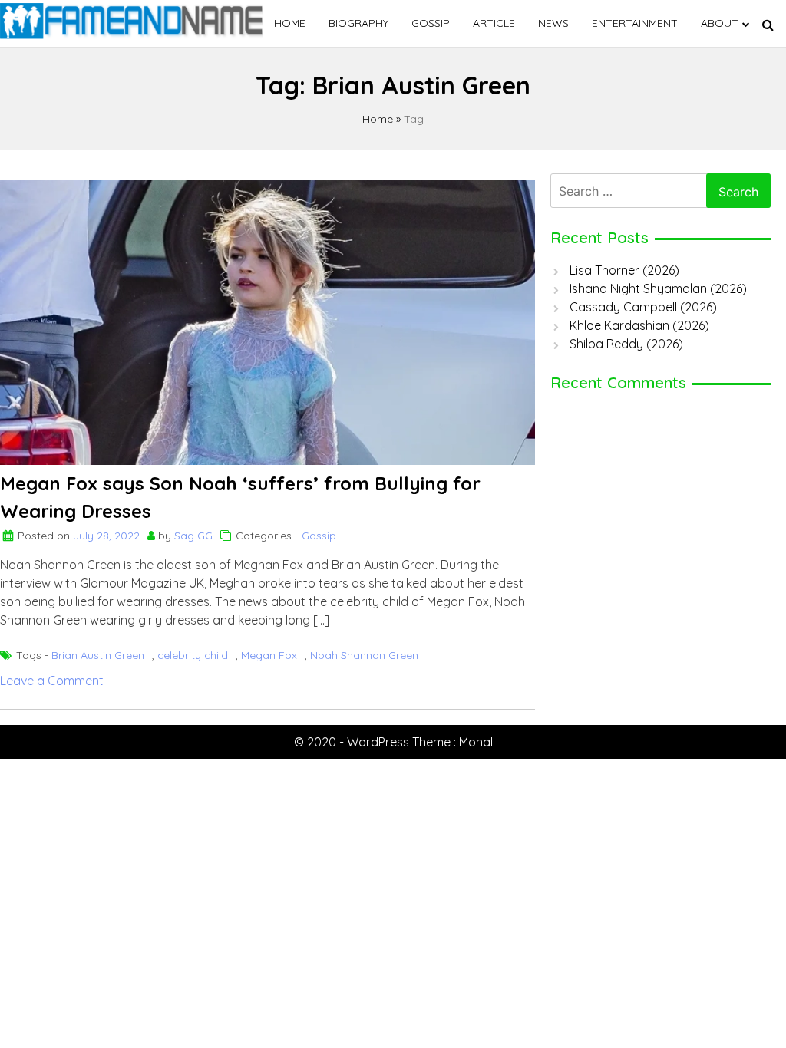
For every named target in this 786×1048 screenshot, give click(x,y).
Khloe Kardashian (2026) (639, 325)
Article (494, 23)
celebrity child (192, 655)
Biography (358, 23)
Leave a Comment (52, 680)
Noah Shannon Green (364, 655)
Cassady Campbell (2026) (643, 307)
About (719, 23)
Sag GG (193, 535)
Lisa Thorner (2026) (624, 270)
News (553, 23)
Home (289, 23)
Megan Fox (269, 655)
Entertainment (635, 23)
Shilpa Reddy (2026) (626, 343)
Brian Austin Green (97, 655)
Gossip (430, 23)
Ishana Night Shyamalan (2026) (658, 288)
